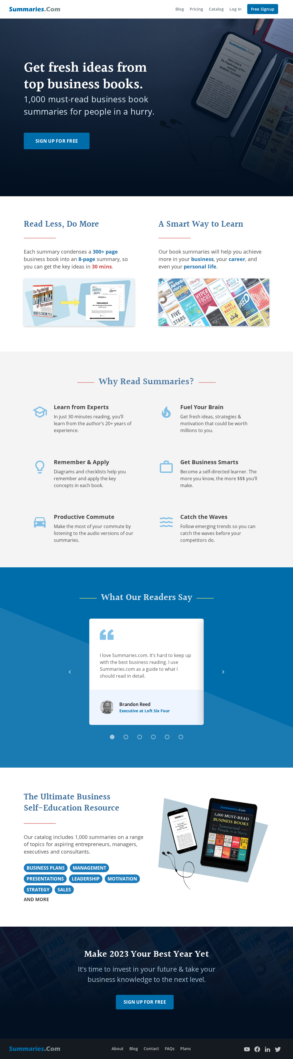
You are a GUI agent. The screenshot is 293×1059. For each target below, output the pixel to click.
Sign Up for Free (56, 141)
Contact (151, 1048)
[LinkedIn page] (267, 1049)
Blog (179, 9)
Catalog (216, 9)
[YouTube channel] (247, 1049)
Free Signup (262, 9)
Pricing (196, 9)
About (118, 1048)
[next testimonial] (223, 672)
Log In (235, 9)
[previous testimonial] (70, 672)
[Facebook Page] (257, 1049)
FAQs (170, 1048)
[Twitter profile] (278, 1049)
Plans (185, 1048)
